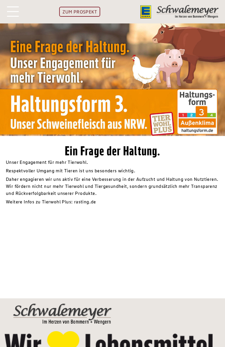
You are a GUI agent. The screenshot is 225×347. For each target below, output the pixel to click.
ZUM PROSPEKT (79, 12)
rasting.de (85, 202)
